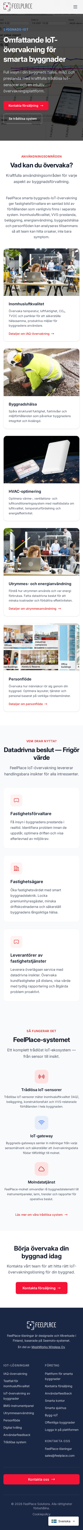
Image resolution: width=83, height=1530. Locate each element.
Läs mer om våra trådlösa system (39, 1214)
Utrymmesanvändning (18, 1413)
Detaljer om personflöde (26, 704)
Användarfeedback (16, 1435)
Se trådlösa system (23, 118)
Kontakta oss (38, 1479)
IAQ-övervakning (15, 1373)
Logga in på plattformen (62, 1429)
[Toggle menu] (75, 7)
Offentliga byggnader (60, 1422)
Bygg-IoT (51, 1415)
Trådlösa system (14, 1442)
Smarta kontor (55, 1400)
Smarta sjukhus (55, 1408)
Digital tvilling (12, 1427)
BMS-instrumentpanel (18, 1406)
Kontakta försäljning (23, 105)
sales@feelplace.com (59, 1455)
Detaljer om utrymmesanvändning (32, 608)
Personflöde (11, 1420)
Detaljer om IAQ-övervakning (29, 333)
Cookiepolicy (41, 1514)
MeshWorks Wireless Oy (48, 1347)
